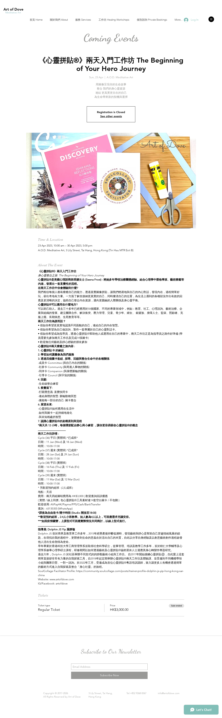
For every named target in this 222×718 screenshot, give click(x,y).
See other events (111, 116)
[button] (211, 19)
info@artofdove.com (169, 693)
